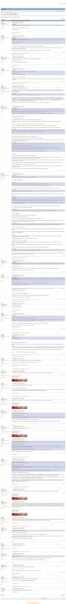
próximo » (63, 18)
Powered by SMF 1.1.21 (29, 602)
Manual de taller (51, 4)
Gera (2, 56)
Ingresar (59, 5)
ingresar (12, 12)
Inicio (52, 5)
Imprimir (63, 19)
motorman (3, 410)
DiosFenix (2, 370)
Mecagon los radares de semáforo (17, 22)
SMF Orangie (27, 603)
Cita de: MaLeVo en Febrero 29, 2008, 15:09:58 (17, 555)
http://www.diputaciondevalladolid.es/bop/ (18, 568)
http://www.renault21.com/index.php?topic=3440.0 (34, 53)
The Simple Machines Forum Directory (35, 603)
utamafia (2, 35)
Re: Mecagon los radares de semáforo (18, 358)
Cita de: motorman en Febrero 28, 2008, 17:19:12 (18, 440)
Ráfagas (2, 85)
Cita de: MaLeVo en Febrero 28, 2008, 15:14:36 (17, 412)
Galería (64, 4)
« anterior (60, 18)
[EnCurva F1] (5, 377)
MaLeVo (2, 313)
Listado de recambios (59, 4)
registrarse (15, 12)
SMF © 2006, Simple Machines (36, 602)
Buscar (55, 5)
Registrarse (63, 5)
